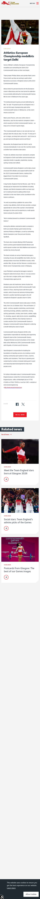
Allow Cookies (31, 894)
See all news (20, 415)
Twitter (23, 404)
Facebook (17, 404)
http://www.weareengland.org (13, 387)
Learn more (11, 888)
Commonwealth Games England (10, 3)
